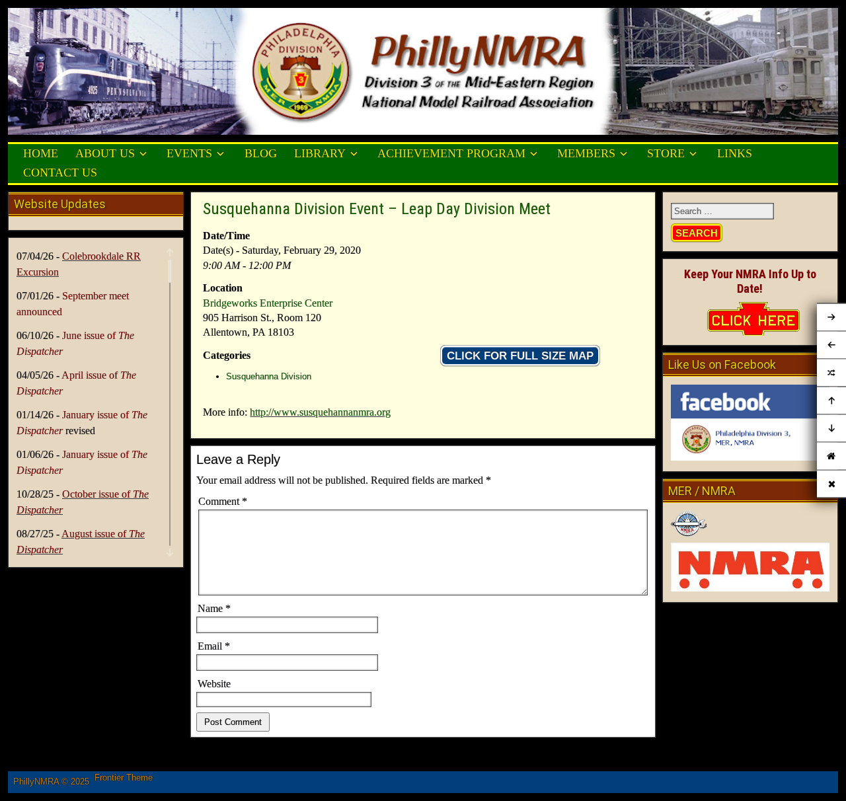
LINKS (734, 153)
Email (214, 646)
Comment (222, 501)
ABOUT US (105, 153)
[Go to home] (831, 456)
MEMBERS (586, 153)
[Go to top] (831, 401)
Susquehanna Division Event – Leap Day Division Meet (377, 209)
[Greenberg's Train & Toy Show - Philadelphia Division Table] (831, 373)
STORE (666, 153)
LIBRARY (320, 153)
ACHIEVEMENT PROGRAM (451, 153)
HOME (40, 153)
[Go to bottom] (831, 429)
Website (214, 683)
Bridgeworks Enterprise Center (267, 303)
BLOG (261, 153)
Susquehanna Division (268, 376)
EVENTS (189, 153)
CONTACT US (60, 172)
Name (214, 608)
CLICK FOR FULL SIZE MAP (520, 356)
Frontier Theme (124, 777)
